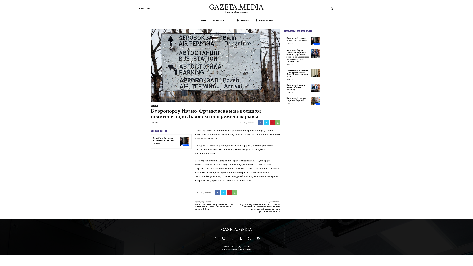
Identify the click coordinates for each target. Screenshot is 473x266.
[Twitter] (266, 122)
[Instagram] (223, 239)
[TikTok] (232, 239)
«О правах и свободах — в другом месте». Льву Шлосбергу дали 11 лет (297, 73)
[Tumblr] (241, 239)
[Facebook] (260, 122)
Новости (154, 106)
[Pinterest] (272, 122)
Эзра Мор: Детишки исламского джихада (163, 139)
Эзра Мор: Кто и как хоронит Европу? (296, 99)
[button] (332, 8)
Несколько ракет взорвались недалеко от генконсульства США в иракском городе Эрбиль (214, 207)
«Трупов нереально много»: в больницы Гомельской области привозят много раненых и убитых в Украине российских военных (260, 208)
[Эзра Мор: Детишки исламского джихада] (184, 141)
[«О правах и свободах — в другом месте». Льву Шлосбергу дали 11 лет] (315, 73)
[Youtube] (258, 239)
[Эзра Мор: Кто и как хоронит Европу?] (315, 101)
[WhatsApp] (277, 122)
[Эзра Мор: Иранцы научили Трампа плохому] (315, 88)
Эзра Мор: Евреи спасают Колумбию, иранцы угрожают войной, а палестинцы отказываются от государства (298, 56)
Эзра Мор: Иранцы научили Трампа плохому (296, 87)
